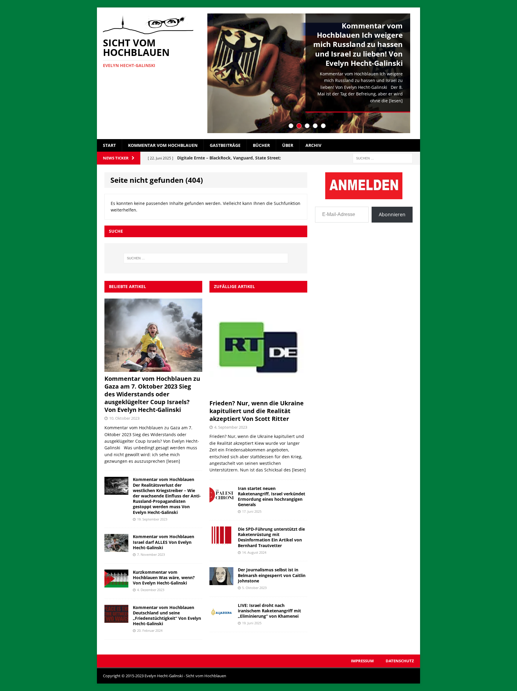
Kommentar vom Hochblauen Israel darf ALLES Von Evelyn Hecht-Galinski (163, 542)
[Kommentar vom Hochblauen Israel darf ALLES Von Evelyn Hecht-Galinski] (116, 548)
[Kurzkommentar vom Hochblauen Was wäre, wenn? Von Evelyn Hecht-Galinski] (116, 584)
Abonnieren (392, 214)
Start (109, 145)
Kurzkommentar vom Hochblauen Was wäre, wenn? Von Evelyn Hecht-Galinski (164, 577)
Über (287, 145)
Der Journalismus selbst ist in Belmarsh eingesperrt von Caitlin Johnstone (271, 575)
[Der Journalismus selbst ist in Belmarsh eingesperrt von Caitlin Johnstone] (221, 582)
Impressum (362, 660)
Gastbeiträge (225, 145)
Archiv (313, 145)
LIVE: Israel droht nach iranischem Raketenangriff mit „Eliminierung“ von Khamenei (269, 610)
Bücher (261, 145)
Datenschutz (400, 660)
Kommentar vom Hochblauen (162, 145)
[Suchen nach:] (383, 158)
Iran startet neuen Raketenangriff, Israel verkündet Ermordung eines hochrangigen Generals (271, 496)
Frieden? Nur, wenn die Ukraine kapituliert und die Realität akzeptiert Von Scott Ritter (256, 411)
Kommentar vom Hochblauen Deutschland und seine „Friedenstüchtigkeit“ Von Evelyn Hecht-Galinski (167, 616)
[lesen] (396, 101)
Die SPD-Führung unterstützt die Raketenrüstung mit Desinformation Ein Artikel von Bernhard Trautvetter (271, 537)
